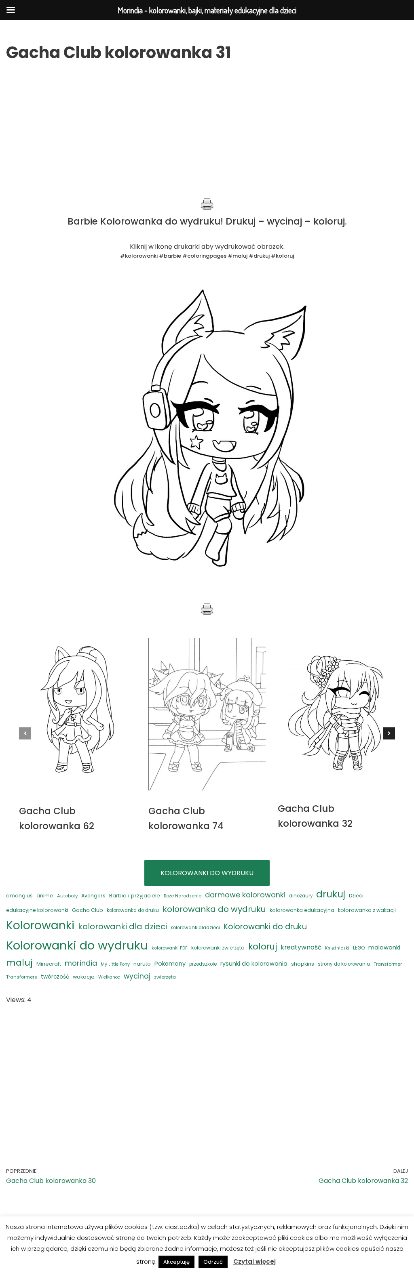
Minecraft (48, 963)
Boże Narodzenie (182, 896)
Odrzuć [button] (213, 1262)
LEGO (359, 948)
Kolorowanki (40, 925)
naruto (142, 963)
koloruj (262, 946)
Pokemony (170, 963)
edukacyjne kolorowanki (37, 910)
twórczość (55, 977)
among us (19, 895)
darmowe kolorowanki (245, 895)
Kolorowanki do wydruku (77, 945)
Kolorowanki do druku (265, 926)
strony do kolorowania (344, 964)
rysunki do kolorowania (253, 964)
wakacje (84, 976)
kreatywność (301, 947)
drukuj (330, 894)
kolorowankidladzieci (195, 927)
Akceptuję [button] (176, 1262)
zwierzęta (165, 977)
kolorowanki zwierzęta (218, 947)
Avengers (93, 895)
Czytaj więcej (254, 1261)
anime (44, 895)
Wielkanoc (109, 977)
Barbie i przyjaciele (134, 895)
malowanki (384, 947)
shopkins (302, 963)
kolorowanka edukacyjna (302, 910)
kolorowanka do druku (133, 910)
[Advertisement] (207, 141)
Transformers (21, 977)
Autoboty (67, 896)
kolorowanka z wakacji (367, 910)
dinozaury (301, 896)
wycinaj (137, 976)
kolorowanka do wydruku (214, 909)
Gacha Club (87, 910)
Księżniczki (337, 948)
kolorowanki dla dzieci (122, 926)
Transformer (388, 964)
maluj (19, 962)
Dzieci (356, 895)
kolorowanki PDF (170, 948)
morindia (81, 963)
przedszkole (203, 964)
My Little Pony (115, 964)
